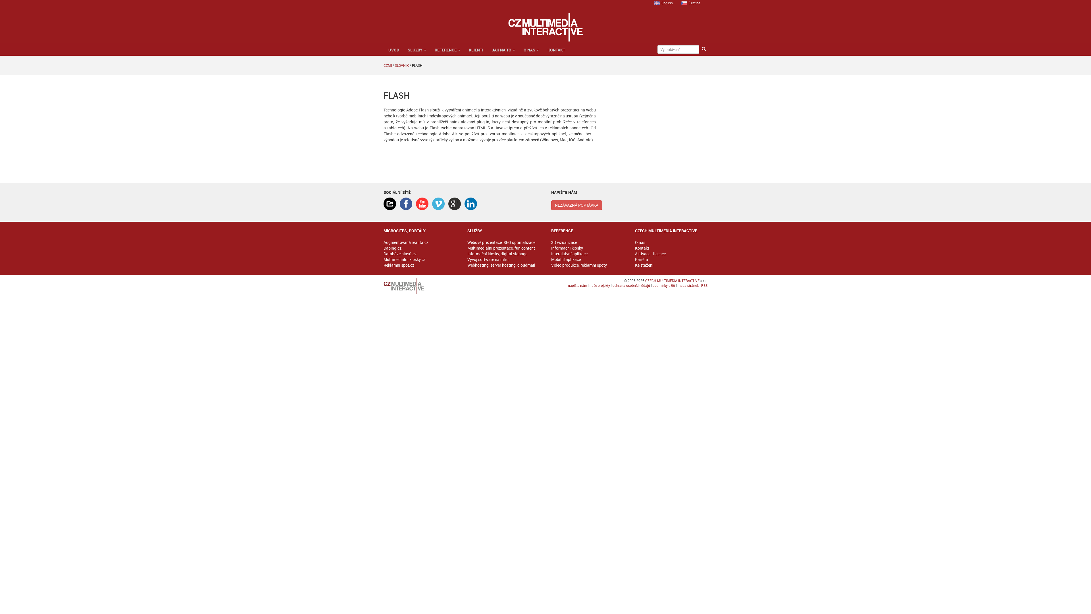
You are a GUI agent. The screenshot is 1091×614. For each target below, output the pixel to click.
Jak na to (502, 50)
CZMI (388, 65)
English (667, 3)
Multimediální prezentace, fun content (501, 248)
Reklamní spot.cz (399, 265)
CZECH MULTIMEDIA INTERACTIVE (672, 280)
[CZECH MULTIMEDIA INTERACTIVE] (420, 286)
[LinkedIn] (471, 204)
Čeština (694, 3)
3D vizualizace (564, 242)
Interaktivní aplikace (569, 253)
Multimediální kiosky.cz (405, 259)
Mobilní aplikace (566, 259)
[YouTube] (422, 204)
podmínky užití (664, 285)
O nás (530, 50)
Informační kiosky (567, 248)
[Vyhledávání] (703, 49)
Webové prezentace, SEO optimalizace (501, 242)
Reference (446, 50)
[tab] (390, 204)
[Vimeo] (438, 204)
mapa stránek (688, 285)
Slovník (402, 65)
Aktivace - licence (650, 253)
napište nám (577, 285)
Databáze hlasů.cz (400, 253)
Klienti (476, 50)
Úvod (393, 50)
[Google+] (454, 204)
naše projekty (600, 285)
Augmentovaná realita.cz (406, 242)
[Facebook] (406, 204)
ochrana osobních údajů (631, 285)
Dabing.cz (392, 248)
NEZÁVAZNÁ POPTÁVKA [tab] (576, 205)
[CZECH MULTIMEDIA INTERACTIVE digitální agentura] (545, 27)
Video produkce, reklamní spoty (579, 265)
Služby (415, 50)
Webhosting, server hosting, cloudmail (501, 265)
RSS (704, 285)
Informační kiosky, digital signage (497, 253)
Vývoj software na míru (488, 259)
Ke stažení (644, 265)
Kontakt (556, 50)
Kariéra (641, 259)
